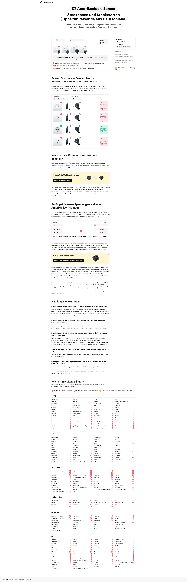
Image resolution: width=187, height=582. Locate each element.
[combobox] (124, 42)
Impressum (21, 579)
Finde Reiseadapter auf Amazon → (63, 180)
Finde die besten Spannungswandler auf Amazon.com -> (68, 260)
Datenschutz (29, 579)
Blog (16, 579)
